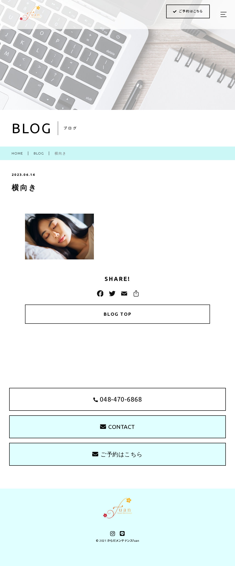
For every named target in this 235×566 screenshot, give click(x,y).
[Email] (123, 293)
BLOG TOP (118, 314)
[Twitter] (111, 293)
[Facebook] (99, 293)
